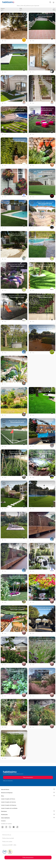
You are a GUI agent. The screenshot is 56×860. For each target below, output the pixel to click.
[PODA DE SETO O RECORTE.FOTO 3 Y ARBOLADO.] (14, 337)
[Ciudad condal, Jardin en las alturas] (42, 119)
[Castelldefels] (14, 525)
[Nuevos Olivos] (42, 618)
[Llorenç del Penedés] (14, 493)
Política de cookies (7, 841)
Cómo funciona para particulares (8, 813)
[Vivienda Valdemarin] (42, 182)
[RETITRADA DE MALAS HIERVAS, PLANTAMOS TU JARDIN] (42, 150)
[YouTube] (13, 827)
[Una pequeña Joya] (14, 369)
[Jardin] (42, 306)
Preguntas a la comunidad (7, 799)
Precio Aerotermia (5, 792)
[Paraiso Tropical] (14, 400)
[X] (10, 827)
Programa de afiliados (6, 822)
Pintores (3, 803)
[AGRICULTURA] (14, 462)
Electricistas (4, 804)
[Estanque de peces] (42, 462)
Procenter (3, 802)
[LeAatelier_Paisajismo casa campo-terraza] (14, 618)
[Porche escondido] (14, 150)
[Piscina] (14, 213)
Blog (2, 797)
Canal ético (3, 821)
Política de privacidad (8, 838)
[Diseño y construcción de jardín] (14, 275)
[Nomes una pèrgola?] (42, 556)
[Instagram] (2, 827)
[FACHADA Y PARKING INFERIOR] (14, 88)
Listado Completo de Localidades (9, 808)
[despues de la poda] (14, 244)
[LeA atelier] (14, 649)
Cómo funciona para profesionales (9, 816)
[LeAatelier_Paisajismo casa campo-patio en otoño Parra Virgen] (42, 587)
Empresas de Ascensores (7, 794)
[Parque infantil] (14, 306)
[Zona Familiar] (14, 119)
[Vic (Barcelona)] (42, 26)
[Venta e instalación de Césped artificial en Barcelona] (42, 400)
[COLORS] (14, 182)
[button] (2, 72)
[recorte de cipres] (42, 431)
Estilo (21, 8)
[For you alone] (42, 57)
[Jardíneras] (42, 275)
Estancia (3, 8)
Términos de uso (6, 834)
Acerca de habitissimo (6, 819)
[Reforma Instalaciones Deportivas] (14, 431)
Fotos (2, 800)
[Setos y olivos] (42, 337)
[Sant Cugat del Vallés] (42, 493)
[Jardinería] (14, 587)
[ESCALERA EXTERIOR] (42, 88)
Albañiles (3, 806)
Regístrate (3, 814)
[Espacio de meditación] (14, 26)
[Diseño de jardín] (42, 213)
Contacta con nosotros (6, 823)
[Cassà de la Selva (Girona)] (14, 57)
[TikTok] (17, 827)
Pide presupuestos (28, 857)
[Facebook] (6, 827)
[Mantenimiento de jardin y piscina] (42, 244)
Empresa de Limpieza (6, 796)
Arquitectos (4, 807)
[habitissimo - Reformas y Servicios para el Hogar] (7, 2)
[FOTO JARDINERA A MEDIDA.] (42, 525)
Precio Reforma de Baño (6, 791)
